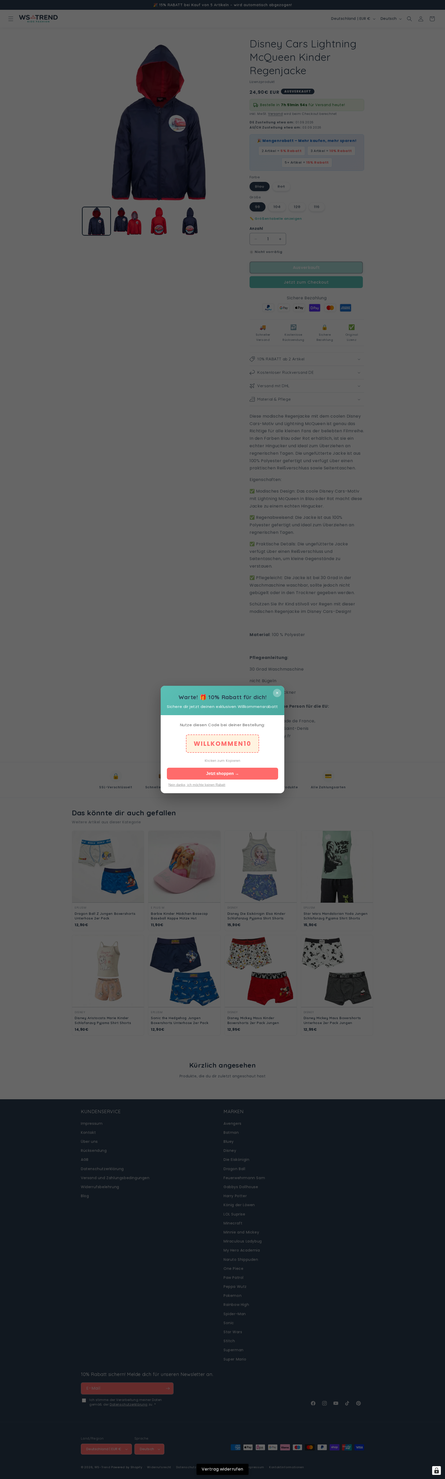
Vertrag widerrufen (222, 1469)
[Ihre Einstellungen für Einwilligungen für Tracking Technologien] (436, 1470)
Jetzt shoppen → (222, 773)
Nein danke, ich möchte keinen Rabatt (196, 785)
